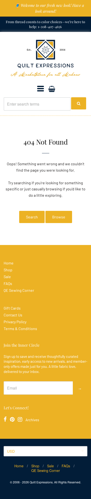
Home (9, 263)
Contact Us (13, 315)
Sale (7, 276)
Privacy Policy (15, 321)
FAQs (8, 283)
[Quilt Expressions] (45, 58)
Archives (32, 420)
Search (32, 217)
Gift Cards (12, 308)
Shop (8, 269)
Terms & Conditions (20, 328)
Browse (58, 217)
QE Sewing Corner (19, 290)
